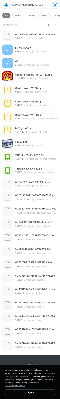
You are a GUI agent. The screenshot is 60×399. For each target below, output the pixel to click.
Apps (44, 15)
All (6, 15)
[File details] (30, 36)
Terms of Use (30, 364)
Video (32, 15)
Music (18, 15)
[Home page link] (6, 5)
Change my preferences (15, 386)
